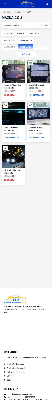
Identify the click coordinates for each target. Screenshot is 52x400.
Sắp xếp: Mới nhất (11, 26)
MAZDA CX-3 (25, 47)
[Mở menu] (5, 4)
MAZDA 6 (34, 33)
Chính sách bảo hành (15, 364)
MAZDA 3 (8, 33)
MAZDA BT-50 (26, 40)
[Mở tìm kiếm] (47, 4)
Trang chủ (6, 12)
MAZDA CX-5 (9, 40)
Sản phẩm (17, 12)
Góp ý (8, 380)
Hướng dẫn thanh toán (15, 372)
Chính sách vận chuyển (15, 368)
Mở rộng (26, 54)
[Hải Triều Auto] (26, 4)
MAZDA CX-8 (9, 47)
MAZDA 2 (21, 33)
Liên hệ (9, 376)
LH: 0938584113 (36, 95)
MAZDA (28, 12)
